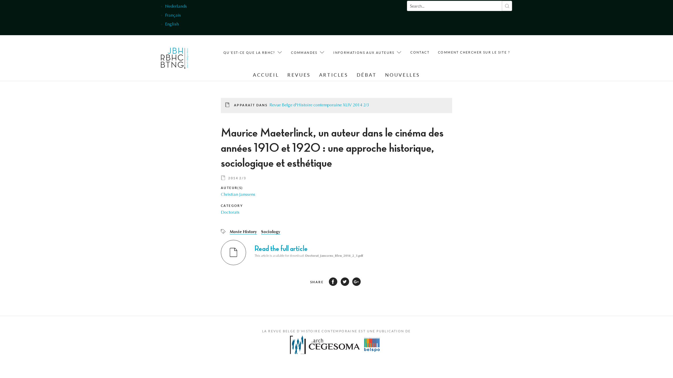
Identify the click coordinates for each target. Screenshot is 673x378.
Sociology (270, 232)
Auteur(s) (232, 188)
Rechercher (507, 6)
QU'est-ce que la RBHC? (249, 52)
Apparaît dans (250, 105)
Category (232, 205)
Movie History (243, 232)
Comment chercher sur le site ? (474, 52)
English (172, 24)
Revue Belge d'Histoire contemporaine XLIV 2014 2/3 (319, 105)
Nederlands (176, 6)
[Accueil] (174, 59)
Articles (333, 75)
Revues (299, 75)
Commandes (304, 52)
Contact (420, 52)
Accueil (266, 75)
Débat (367, 75)
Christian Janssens (238, 195)
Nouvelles (402, 75)
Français (173, 15)
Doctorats (230, 213)
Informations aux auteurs (364, 52)
